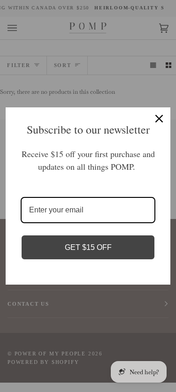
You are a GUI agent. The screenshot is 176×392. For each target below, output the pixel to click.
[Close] (159, 118)
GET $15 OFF (88, 247)
